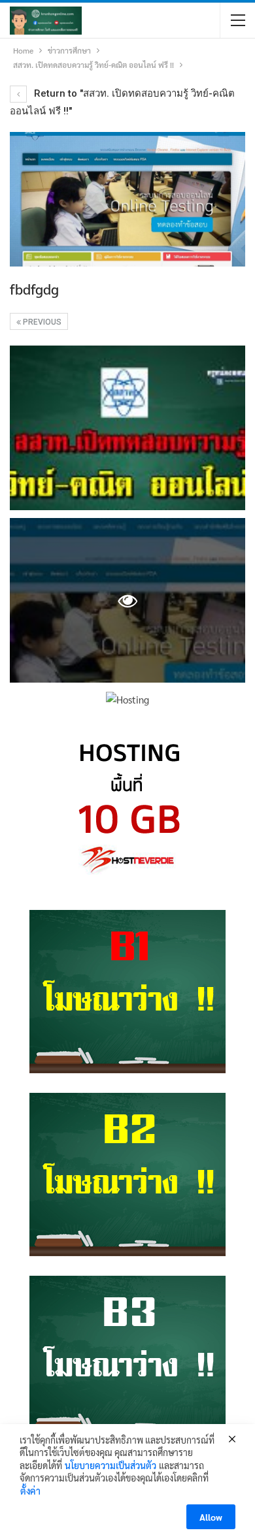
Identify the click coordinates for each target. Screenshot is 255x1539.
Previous (41, 322)
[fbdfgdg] (127, 428)
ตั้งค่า (30, 1491)
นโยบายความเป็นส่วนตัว (110, 1465)
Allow (210, 1517)
